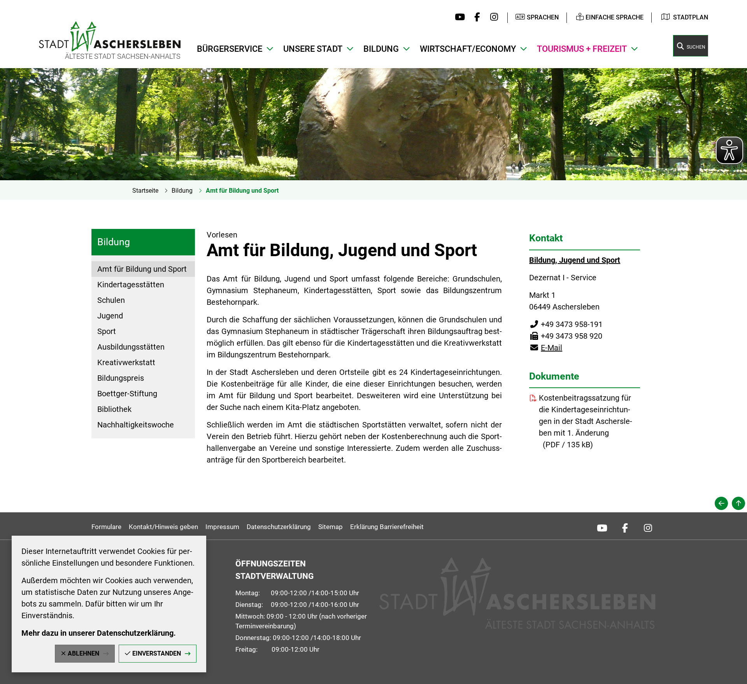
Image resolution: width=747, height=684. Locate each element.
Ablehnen (83, 653)
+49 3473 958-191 (566, 324)
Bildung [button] (381, 49)
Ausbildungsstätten (131, 347)
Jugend (110, 315)
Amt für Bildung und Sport (242, 190)
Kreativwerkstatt (126, 362)
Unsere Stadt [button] (312, 49)
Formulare (106, 527)
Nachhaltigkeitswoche (135, 424)
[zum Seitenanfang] (738, 503)
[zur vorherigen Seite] (721, 503)
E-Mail (545, 347)
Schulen (111, 300)
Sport (106, 331)
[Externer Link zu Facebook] (475, 17)
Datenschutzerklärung (279, 527)
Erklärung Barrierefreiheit (387, 527)
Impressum (222, 527)
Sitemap (330, 527)
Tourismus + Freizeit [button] (582, 49)
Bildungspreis (120, 378)
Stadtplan (690, 17)
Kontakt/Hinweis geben (163, 527)
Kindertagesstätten (130, 284)
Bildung (182, 190)
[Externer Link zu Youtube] (458, 17)
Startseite (145, 190)
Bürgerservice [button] (229, 49)
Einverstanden (156, 653)
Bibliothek (114, 409)
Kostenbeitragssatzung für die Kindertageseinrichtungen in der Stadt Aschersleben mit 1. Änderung (585, 415)
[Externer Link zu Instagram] (492, 17)
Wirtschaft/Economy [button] (468, 49)
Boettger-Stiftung (127, 393)
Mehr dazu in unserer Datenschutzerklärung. (98, 633)
